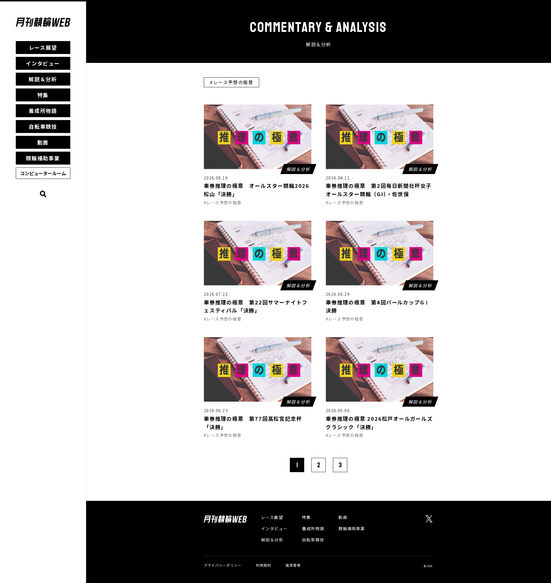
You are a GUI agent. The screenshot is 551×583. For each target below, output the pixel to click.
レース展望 (43, 47)
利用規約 (263, 565)
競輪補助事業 (43, 158)
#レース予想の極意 (231, 82)
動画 (43, 142)
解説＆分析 (43, 79)
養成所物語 (43, 110)
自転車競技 (43, 126)
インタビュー (43, 63)
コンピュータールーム (43, 173)
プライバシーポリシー (223, 565)
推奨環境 (293, 565)
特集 (43, 95)
